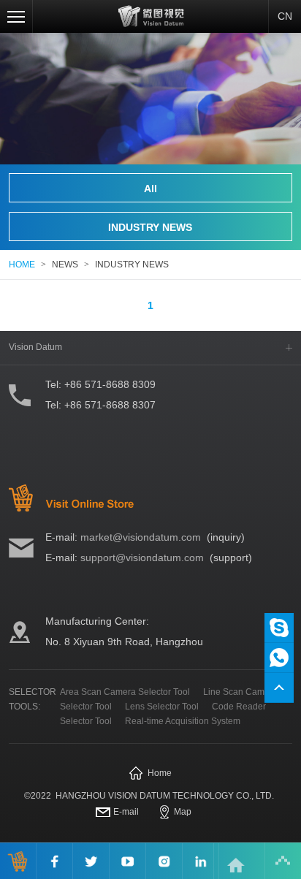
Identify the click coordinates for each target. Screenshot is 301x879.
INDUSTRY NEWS (150, 227)
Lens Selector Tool (162, 706)
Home (160, 773)
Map (182, 812)
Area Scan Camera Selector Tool (125, 692)
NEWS (65, 264)
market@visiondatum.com (140, 537)
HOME (22, 264)
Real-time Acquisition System (182, 721)
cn (285, 16)
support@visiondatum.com (142, 557)
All (150, 188)
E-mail (126, 812)
